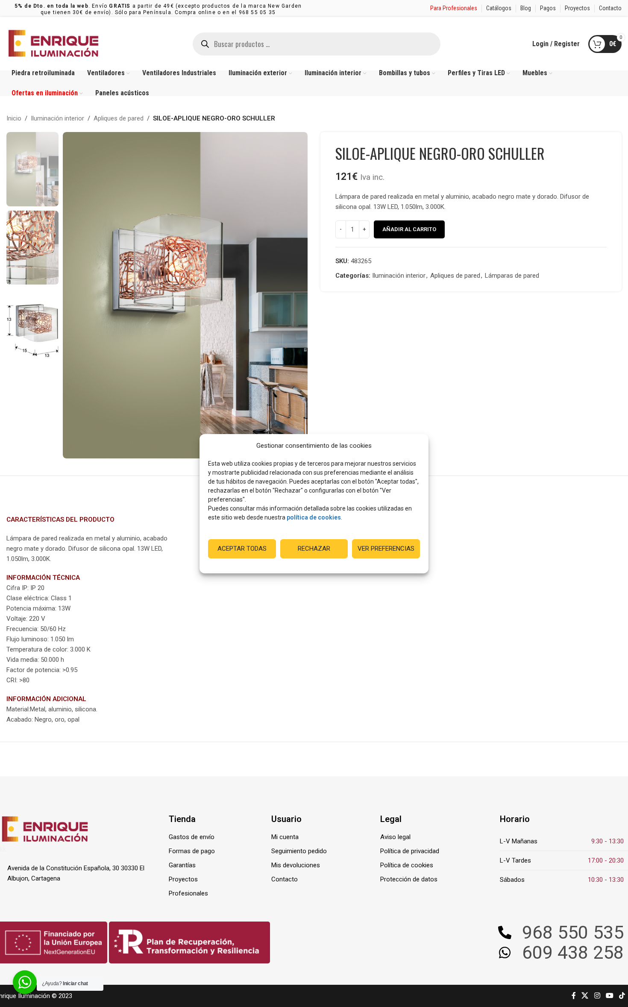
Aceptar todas (242, 548)
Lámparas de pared (512, 275)
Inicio (13, 118)
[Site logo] (53, 43)
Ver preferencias (386, 548)
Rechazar (314, 548)
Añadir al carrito (409, 229)
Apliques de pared (119, 118)
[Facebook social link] (574, 995)
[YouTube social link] (609, 995)
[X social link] (585, 995)
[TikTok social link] (622, 995)
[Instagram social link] (597, 995)
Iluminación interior (57, 118)
